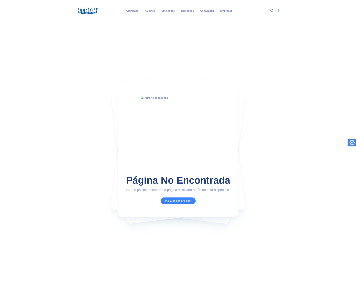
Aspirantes (132, 10)
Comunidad (207, 10)
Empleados (168, 10)
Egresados (187, 10)
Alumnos (150, 10)
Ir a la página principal (178, 200)
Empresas (226, 10)
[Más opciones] (278, 11)
